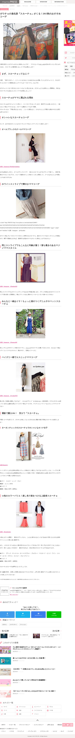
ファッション (25, 5)
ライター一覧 (12, 724)
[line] (54, 614)
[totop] (37, 720)
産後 (71, 66)
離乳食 (66, 69)
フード (5, 710)
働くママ (67, 76)
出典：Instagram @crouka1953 (8, 395)
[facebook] (7, 614)
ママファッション (34, 5)
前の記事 (5, 631)
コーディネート (13, 624)
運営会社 (60, 724)
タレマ (62, 731)
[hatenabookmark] (38, 614)
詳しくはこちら (14, 594)
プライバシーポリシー (24, 724)
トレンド (28, 347)
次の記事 (55, 631)
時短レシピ (67, 72)
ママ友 (51, 710)
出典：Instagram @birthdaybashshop (9, 166)
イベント (36, 714)
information (59, 1)
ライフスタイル (38, 710)
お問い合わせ (50, 724)
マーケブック (20, 731)
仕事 (5, 714)
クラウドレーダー (44, 731)
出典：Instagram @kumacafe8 (8, 342)
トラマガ (11, 731)
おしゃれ (42, 64)
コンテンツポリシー (39, 724)
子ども (51, 706)
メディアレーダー (32, 731)
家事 (4, 572)
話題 (20, 714)
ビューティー (37, 706)
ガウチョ (4, 624)
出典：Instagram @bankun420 (8, 286)
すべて (5, 706)
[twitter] (23, 614)
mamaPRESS (12, 5)
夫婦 (20, 710)
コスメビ (55, 731)
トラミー (3, 731)
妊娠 (66, 66)
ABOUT (3, 724)
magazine (28, 1)
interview (43, 1)
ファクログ (70, 731)
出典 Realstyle (4, 465)
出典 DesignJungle (5, 532)
